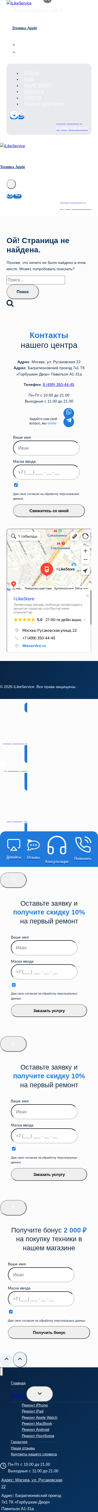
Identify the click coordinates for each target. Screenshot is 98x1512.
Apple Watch (37, 85)
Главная (18, 1383)
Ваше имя (22, 437)
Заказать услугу (49, 1010)
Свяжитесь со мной (49, 510)
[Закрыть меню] (1, 1371)
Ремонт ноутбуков (44, 103)
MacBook (34, 91)
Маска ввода (24, 461)
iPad (29, 79)
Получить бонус (49, 1332)
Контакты (30, 51)
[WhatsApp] (21, 117)
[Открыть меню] (11, 184)
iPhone (31, 73)
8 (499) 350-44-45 (58, 384)
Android (32, 97)
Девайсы (18, 1395)
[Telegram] (14, 117)
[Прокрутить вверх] (6, 1360)
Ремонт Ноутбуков (38, 1436)
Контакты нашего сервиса (34, 1454)
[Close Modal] (13, 880)
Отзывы (28, 44)
